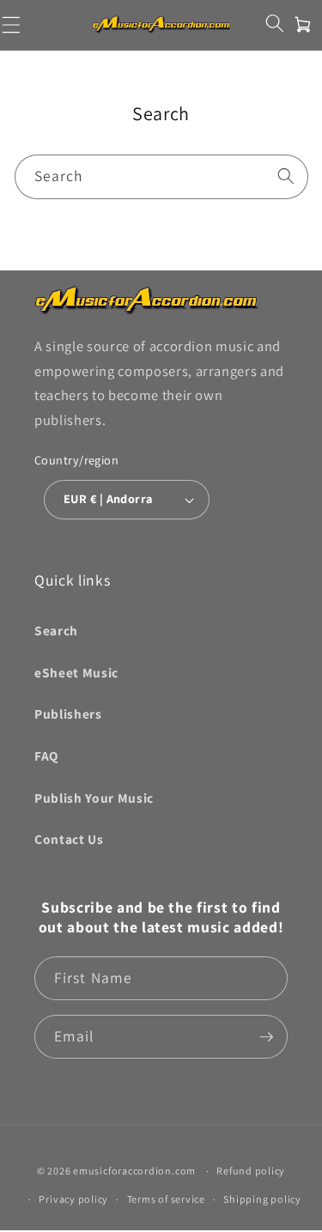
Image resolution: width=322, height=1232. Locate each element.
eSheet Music (76, 672)
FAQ (46, 755)
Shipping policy (262, 1199)
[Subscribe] (266, 1037)
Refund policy (250, 1170)
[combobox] (161, 176)
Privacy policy (73, 1199)
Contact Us (69, 838)
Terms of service (166, 1199)
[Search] (286, 176)
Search (56, 630)
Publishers (68, 713)
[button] (274, 23)
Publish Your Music (94, 797)
